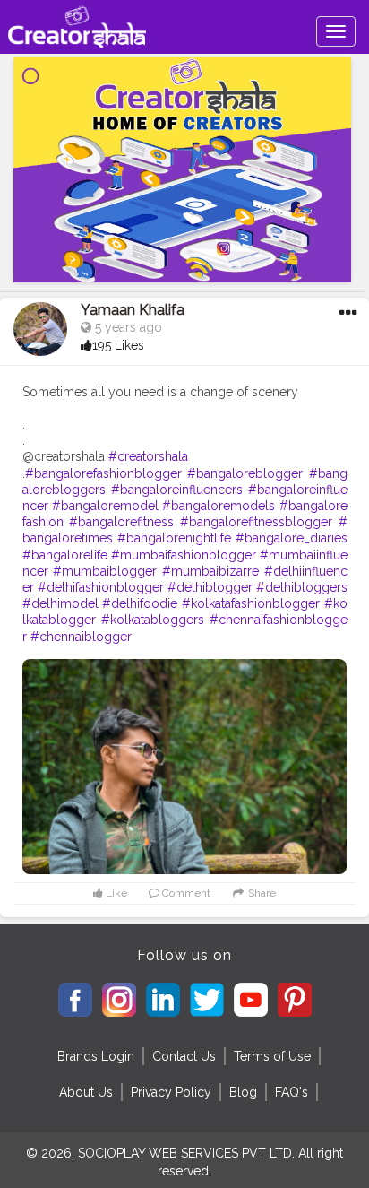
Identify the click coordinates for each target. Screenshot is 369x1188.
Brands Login (95, 1056)
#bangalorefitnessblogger (256, 522)
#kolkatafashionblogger (251, 603)
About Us (86, 1092)
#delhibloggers (302, 587)
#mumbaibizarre (210, 571)
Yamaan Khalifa (132, 309)
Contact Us (184, 1056)
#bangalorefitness (121, 522)
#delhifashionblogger (101, 587)
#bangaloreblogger (245, 473)
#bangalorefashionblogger (103, 473)
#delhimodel (60, 603)
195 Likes (118, 345)
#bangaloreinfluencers (177, 489)
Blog (243, 1092)
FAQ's (291, 1092)
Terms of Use (272, 1056)
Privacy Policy (171, 1092)
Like (115, 893)
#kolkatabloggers (152, 619)
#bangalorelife (64, 555)
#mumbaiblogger (105, 571)
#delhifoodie (139, 603)
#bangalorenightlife (174, 538)
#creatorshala (148, 456)
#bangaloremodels (218, 506)
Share (260, 893)
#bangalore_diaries (292, 538)
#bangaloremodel (105, 506)
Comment (184, 893)
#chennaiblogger (81, 636)
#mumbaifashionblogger (183, 555)
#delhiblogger (210, 587)
